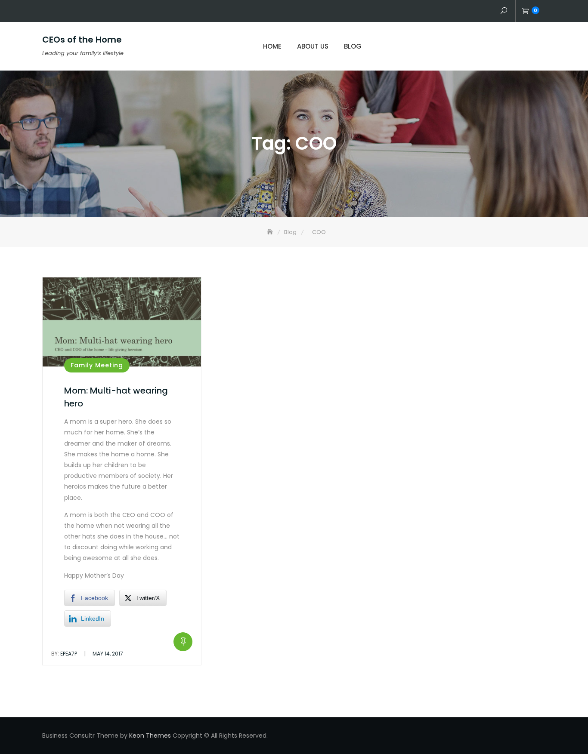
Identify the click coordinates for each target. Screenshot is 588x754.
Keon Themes (150, 735)
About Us (312, 46)
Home (272, 46)
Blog (353, 46)
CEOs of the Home (82, 40)
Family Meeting (97, 365)
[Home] (271, 232)
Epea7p (64, 653)
